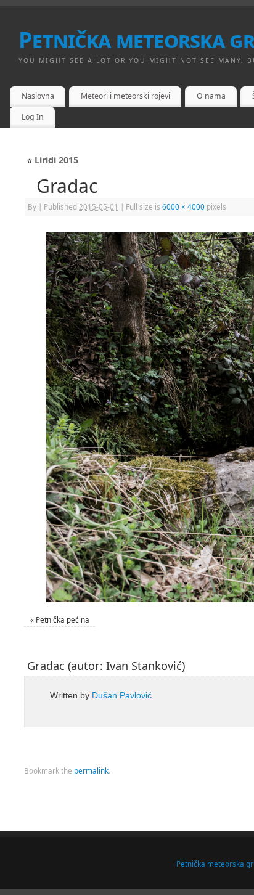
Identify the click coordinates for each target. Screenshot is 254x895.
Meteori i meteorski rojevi (125, 96)
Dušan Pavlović (122, 695)
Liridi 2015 (52, 160)
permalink (91, 770)
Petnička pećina (62, 619)
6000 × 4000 (183, 206)
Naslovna (38, 96)
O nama (211, 96)
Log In (33, 117)
